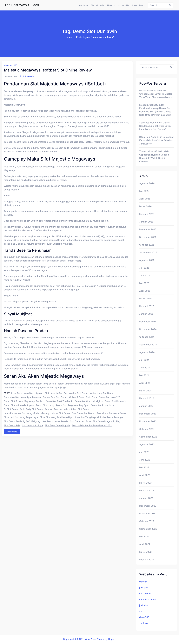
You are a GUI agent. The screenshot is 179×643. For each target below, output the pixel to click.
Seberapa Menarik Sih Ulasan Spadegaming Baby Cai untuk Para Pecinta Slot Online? (155, 126)
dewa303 (144, 617)
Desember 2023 (147, 413)
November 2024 (147, 329)
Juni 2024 (144, 367)
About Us (111, 5)
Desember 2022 (147, 505)
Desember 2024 (147, 321)
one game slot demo (83, 413)
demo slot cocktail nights (89, 401)
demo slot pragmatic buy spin (72, 405)
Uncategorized (10, 76)
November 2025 (147, 237)
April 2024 (144, 383)
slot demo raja (12, 425)
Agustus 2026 (147, 183)
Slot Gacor (83, 5)
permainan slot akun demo (111, 413)
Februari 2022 (146, 559)
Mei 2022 (144, 536)
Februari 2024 (146, 398)
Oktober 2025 (146, 244)
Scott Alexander (27, 76)
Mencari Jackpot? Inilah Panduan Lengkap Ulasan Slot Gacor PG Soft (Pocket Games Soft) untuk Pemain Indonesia (155, 109)
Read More (12, 431)
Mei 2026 (144, 191)
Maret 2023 (145, 482)
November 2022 (147, 513)
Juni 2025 (144, 275)
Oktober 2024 (146, 336)
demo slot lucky (45, 405)
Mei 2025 (144, 283)
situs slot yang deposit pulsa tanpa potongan (99, 417)
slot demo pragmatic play (106, 421)
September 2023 (148, 436)
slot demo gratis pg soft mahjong (22, 421)
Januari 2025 (146, 313)
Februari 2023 (146, 490)
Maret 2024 (145, 390)
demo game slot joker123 (106, 397)
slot (141, 611)
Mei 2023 (144, 467)
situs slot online (147, 599)
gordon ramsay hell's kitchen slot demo (67, 409)
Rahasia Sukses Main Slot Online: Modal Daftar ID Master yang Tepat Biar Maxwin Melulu (155, 94)
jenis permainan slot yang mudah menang (27, 413)
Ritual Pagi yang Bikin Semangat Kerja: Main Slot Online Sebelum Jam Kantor (156, 140)
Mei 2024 (144, 375)
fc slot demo (11, 409)
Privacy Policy (138, 5)
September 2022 (148, 528)
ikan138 (143, 581)
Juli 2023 (144, 452)
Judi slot (144, 623)
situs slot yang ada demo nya (56, 417)
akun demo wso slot (22, 393)
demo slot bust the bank (58, 401)
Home (68, 37)
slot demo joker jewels (55, 421)
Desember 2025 (147, 229)
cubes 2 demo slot (79, 397)
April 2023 (144, 475)
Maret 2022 (145, 551)
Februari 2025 (146, 306)
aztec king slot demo (102, 393)
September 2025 (148, 252)
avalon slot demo (78, 393)
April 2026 (144, 198)
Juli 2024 (144, 359)
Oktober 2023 (146, 429)
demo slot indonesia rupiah (19, 405)
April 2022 (144, 544)
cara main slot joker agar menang (22, 397)
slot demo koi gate (80, 421)
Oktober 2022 (146, 521)
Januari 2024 (146, 406)
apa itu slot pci (59, 393)
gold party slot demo (31, 409)
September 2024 (148, 344)
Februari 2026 (146, 214)
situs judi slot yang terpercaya (21, 417)
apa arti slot (42, 393)
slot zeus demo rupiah (57, 425)
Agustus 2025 (147, 260)
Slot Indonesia (97, 5)
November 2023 (147, 421)
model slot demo (61, 413)
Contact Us (123, 5)
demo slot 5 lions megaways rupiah (23, 401)
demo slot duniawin (115, 401)
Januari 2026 (146, 221)
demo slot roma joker (103, 405)
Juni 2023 (144, 459)
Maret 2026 (145, 206)
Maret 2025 (145, 298)
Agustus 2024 (147, 352)
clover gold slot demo (55, 397)
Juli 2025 (144, 267)
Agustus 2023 (147, 444)
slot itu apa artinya (32, 425)
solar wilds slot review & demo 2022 (92, 425)
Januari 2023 (146, 498)
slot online (144, 593)
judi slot (143, 587)
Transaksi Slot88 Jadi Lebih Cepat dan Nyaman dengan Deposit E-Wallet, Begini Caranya (154, 156)
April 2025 (144, 290)
